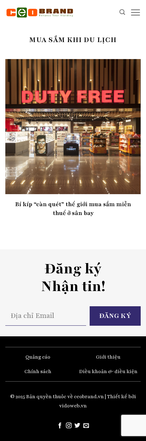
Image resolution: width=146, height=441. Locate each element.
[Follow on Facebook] (60, 426)
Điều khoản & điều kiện (108, 371)
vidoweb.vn (73, 405)
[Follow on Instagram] (69, 426)
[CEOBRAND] (39, 12)
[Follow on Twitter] (77, 426)
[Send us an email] (86, 426)
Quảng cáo (38, 357)
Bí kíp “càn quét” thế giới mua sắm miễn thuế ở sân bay (73, 208)
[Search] (122, 12)
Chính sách (37, 371)
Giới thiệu (108, 357)
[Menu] (135, 12)
